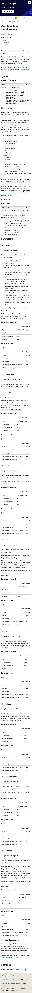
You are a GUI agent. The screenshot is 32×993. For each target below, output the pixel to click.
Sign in (29, 18)
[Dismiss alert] (29, 2)
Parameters (6, 47)
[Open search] (24, 17)
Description (6, 42)
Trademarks (4, 990)
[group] (16, 95)
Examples (5, 45)
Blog (23, 983)
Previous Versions (15, 983)
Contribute (4, 986)
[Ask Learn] (26, 21)
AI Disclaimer (5, 983)
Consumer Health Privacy (8, 988)
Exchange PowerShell (12, 34)
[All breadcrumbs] (2, 21)
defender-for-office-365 (12, 21)
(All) (2, 347)
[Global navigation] (1, 17)
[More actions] (29, 21)
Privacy (11, 986)
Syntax (4, 40)
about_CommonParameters (10, 957)
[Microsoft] (16, 18)
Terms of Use (21, 988)
